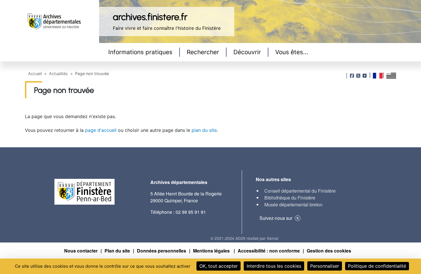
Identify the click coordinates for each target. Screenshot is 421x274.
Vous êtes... (291, 52)
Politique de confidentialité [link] (377, 266)
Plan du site (117, 250)
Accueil (35, 73)
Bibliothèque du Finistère (289, 197)
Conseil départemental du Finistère (300, 190)
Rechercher (203, 52)
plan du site (204, 130)
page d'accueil (101, 130)
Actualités (58, 73)
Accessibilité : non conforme (269, 250)
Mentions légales (212, 250)
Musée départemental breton (293, 204)
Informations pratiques (140, 52)
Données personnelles (161, 250)
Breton (391, 76)
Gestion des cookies (329, 250)
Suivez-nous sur (275, 218)
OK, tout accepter (218, 266)
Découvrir (247, 52)
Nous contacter (81, 250)
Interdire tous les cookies (274, 266)
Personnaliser (324, 266)
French (378, 76)
